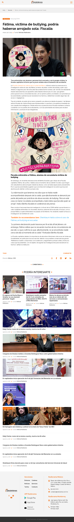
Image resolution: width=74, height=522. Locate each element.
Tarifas (26, 487)
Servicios (34, 483)
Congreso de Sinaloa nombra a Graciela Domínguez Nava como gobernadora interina (33, 354)
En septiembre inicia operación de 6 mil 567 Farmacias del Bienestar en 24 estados (32, 378)
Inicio (4, 10)
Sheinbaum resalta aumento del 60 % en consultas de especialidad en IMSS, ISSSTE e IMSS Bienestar (36, 298)
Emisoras (27, 480)
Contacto (35, 487)
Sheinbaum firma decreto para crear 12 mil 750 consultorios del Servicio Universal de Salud (35, 463)
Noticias (27, 483)
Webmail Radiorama (30, 508)
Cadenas (34, 480)
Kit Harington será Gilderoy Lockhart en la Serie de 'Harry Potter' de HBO (28, 427)
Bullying (10, 258)
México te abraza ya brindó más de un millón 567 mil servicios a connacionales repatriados (58, 298)
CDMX (14, 258)
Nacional (10, 10)
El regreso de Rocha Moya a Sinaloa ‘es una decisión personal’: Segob (12, 297)
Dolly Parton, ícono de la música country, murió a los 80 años (24, 329)
